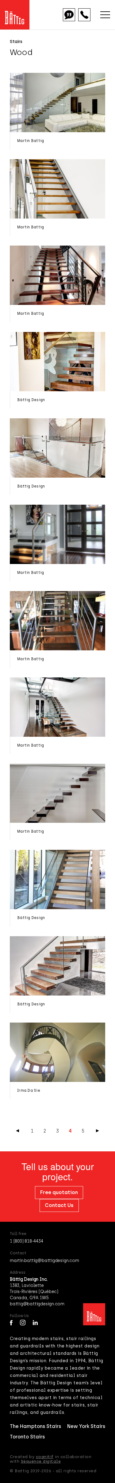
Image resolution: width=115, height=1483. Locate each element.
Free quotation (69, 14)
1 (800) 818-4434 (26, 1241)
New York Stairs (86, 1426)
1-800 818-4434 (84, 14)
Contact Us (59, 1205)
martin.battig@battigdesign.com (44, 1260)
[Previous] (21, 1129)
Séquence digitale (41, 1461)
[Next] (94, 1129)
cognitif (45, 1456)
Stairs (16, 42)
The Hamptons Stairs (35, 1426)
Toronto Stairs (27, 1437)
